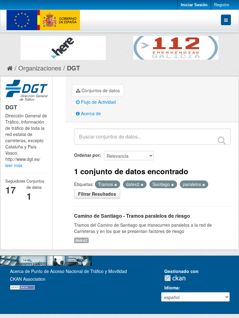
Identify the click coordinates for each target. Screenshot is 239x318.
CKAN (176, 278)
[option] (63, 46)
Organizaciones (39, 67)
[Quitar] (115, 184)
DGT (73, 67)
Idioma (171, 287)
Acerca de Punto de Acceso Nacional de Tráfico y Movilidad (68, 271)
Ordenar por (87, 155)
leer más (13, 165)
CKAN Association (27, 279)
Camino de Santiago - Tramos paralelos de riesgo (132, 215)
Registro (221, 4)
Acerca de (90, 113)
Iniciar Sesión (194, 4)
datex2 (81, 240)
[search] (221, 140)
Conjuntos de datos (100, 90)
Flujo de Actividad (98, 102)
